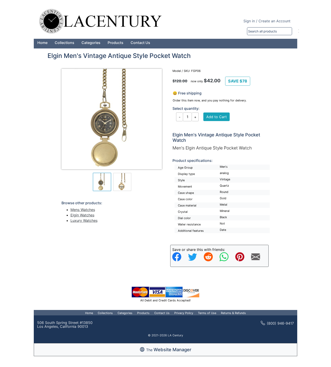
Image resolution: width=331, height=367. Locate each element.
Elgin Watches (82, 215)
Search (298, 31)
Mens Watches (82, 209)
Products (115, 42)
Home (42, 42)
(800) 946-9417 (280, 323)
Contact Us (140, 42)
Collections (64, 42)
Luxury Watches (83, 220)
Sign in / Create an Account (266, 21)
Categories (91, 42)
